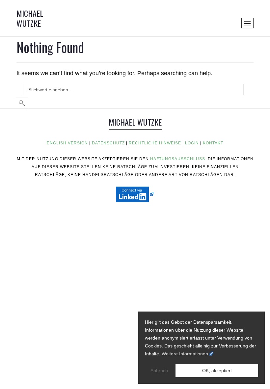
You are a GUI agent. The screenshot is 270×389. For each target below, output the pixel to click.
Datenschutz (108, 143)
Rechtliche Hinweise (155, 143)
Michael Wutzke (29, 18)
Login (192, 143)
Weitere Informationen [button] (185, 353)
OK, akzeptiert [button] (217, 370)
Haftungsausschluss (177, 159)
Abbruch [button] (159, 370)
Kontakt (213, 143)
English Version (67, 143)
